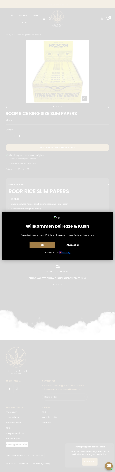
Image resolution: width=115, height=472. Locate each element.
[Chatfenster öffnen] (109, 466)
